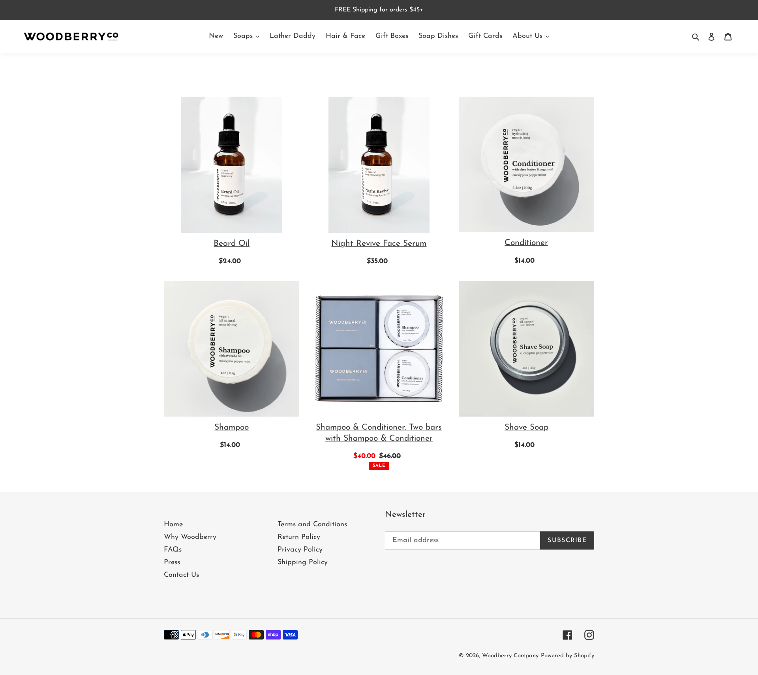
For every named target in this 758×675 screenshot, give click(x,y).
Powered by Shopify (567, 656)
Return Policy (299, 537)
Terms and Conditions (312, 524)
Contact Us (181, 575)
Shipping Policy (303, 562)
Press (172, 562)
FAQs (173, 549)
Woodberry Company (510, 656)
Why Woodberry (190, 537)
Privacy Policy (300, 549)
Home (173, 524)
